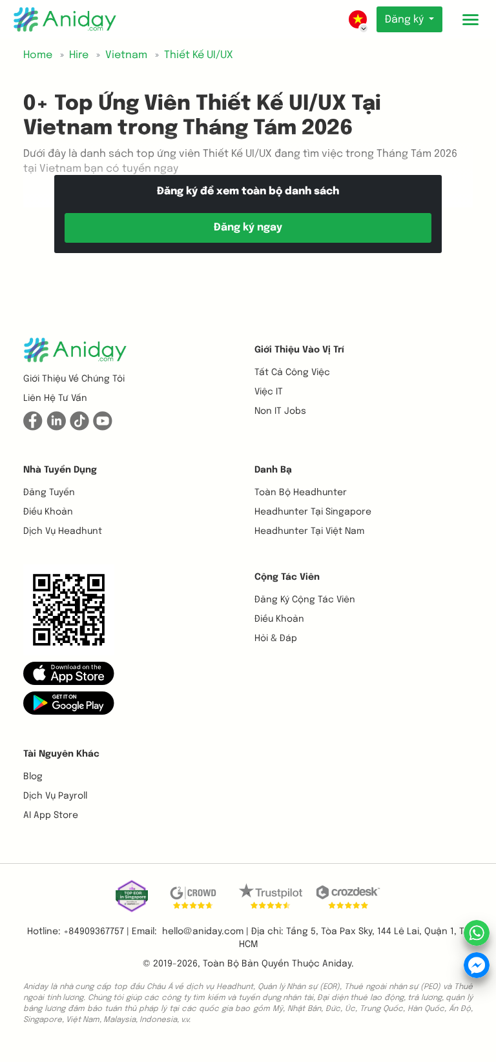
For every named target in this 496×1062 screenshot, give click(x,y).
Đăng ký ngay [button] (248, 227)
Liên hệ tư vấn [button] (55, 398)
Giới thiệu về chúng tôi (74, 378)
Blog (33, 776)
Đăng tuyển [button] (49, 492)
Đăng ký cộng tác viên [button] (304, 599)
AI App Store (50, 815)
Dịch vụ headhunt (62, 531)
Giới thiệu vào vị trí (299, 349)
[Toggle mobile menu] (470, 19)
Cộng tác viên (287, 577)
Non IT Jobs (280, 411)
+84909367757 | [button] (96, 931)
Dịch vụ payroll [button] (55, 796)
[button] (68, 672)
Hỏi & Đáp (275, 638)
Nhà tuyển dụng (60, 470)
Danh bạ (273, 470)
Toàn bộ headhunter (300, 492)
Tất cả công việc (292, 372)
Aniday (336, 963)
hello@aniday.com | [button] (205, 931)
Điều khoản (48, 511)
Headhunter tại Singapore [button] (312, 511)
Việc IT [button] (268, 391)
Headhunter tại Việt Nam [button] (309, 531)
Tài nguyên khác (61, 754)
